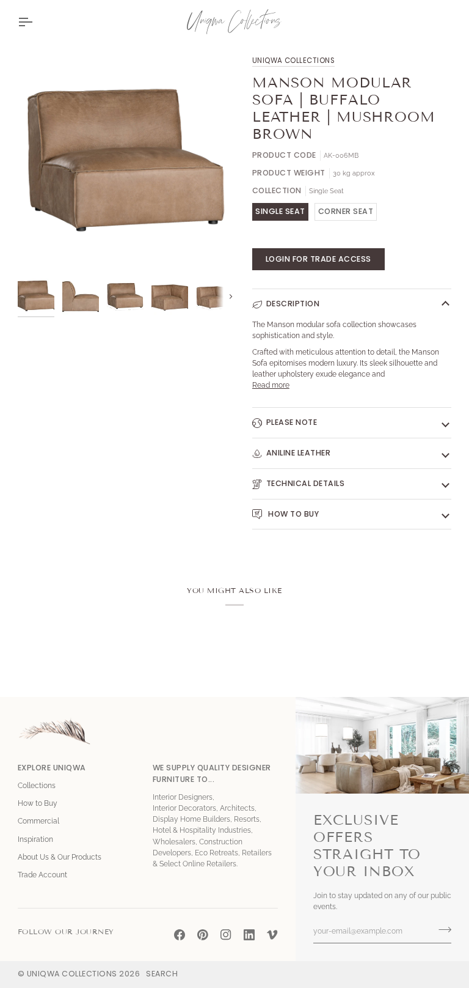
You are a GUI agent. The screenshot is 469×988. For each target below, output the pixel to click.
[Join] (441, 930)
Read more (270, 385)
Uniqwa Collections (293, 60)
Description (293, 303)
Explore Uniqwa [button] (52, 767)
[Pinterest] (202, 934)
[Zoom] (40, 249)
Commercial (38, 821)
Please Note (292, 422)
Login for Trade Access (318, 259)
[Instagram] (225, 934)
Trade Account (42, 875)
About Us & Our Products (59, 857)
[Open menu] (36, 21)
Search (162, 973)
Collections (37, 785)
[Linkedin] (249, 934)
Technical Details (305, 483)
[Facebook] (179, 934)
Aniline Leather (298, 453)
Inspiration (35, 839)
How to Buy (292, 514)
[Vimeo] (272, 934)
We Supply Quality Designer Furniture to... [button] (212, 773)
